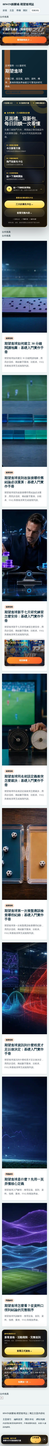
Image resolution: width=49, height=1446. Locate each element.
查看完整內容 (24, 213)
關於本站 (29, 1419)
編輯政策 (18, 1419)
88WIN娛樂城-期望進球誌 (18, 4)
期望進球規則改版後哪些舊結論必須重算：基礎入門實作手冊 (24, 482)
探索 (5, 10)
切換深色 (35, 10)
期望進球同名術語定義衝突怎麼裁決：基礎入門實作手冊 (24, 781)
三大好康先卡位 (24, 204)
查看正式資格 (24, 1351)
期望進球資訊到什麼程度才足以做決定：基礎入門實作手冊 (24, 1049)
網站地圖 (40, 1419)
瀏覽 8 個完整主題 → (14, 92)
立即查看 (35, 1439)
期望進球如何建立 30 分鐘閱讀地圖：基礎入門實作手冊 (24, 348)
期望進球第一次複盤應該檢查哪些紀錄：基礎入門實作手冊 (24, 915)
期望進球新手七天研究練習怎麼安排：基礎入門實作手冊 (24, 616)
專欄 (18, 10)
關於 (25, 10)
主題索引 (7, 1419)
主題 (12, 10)
